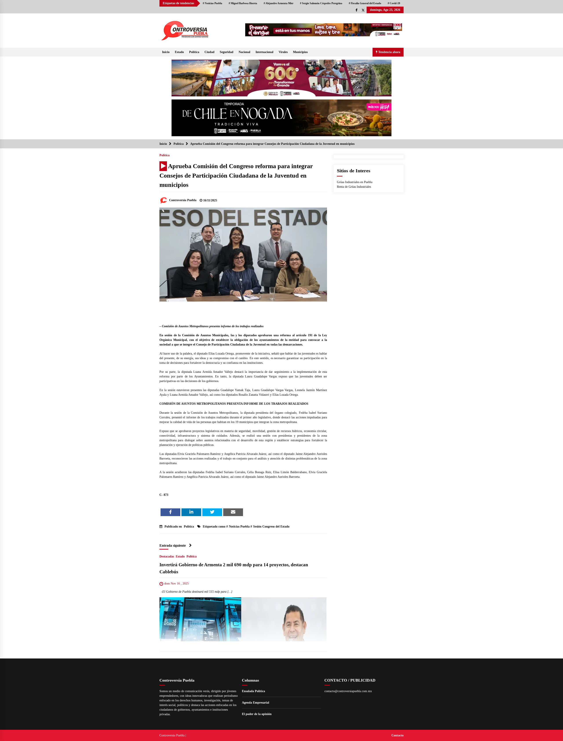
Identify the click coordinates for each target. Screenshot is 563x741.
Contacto (397, 735)
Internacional (264, 52)
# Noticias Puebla (212, 3)
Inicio (166, 52)
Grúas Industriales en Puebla (354, 182)
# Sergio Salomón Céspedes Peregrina (321, 3)
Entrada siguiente (172, 545)
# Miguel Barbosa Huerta (243, 3)
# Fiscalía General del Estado (365, 3)
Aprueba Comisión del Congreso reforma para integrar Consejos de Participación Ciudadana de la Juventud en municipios (236, 175)
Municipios (300, 52)
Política (194, 52)
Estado (179, 52)
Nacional (244, 52)
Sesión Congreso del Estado (271, 526)
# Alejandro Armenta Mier (278, 3)
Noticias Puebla (239, 526)
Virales (283, 52)
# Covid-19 (394, 3)
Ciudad (209, 52)
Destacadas (166, 556)
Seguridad (226, 52)
